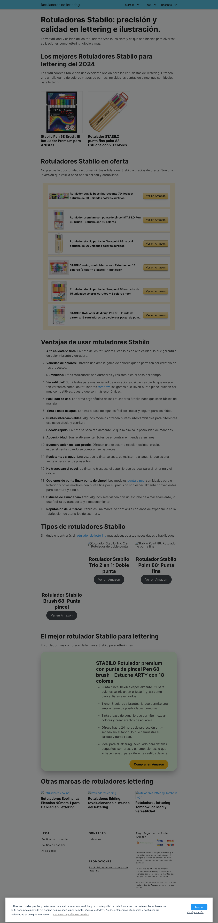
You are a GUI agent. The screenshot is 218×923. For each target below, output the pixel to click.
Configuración (195, 912)
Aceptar (199, 907)
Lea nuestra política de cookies (71, 914)
